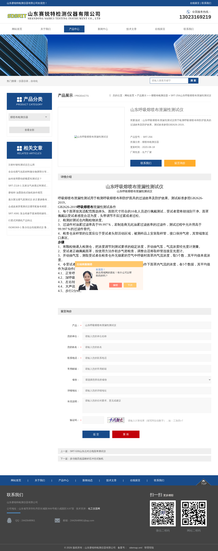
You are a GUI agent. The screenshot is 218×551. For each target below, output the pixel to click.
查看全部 (29, 130)
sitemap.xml (135, 547)
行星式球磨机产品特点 (20, 220)
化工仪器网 (94, 508)
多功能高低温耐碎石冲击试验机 (86, 458)
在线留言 (195, 3)
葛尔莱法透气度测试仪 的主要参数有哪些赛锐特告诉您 (29, 199)
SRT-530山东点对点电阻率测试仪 (88, 451)
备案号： (122, 547)
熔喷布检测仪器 (19, 117)
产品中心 (74, 29)
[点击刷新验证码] (115, 420)
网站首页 (17, 29)
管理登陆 (149, 547)
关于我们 (46, 29)
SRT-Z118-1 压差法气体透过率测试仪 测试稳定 (29, 185)
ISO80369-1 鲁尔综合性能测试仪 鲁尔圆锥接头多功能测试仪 (29, 227)
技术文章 (131, 29)
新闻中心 (103, 29)
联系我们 (206, 3)
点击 (46, 117)
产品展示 (141, 95)
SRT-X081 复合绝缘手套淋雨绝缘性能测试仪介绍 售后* (29, 213)
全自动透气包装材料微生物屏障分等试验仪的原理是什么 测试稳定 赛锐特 (29, 171)
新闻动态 (87, 480)
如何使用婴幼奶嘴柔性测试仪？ (25, 178)
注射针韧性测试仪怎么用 (21, 164)
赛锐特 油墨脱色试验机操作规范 (25, 192)
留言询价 (179, 163)
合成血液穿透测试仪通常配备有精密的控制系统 (29, 206)
